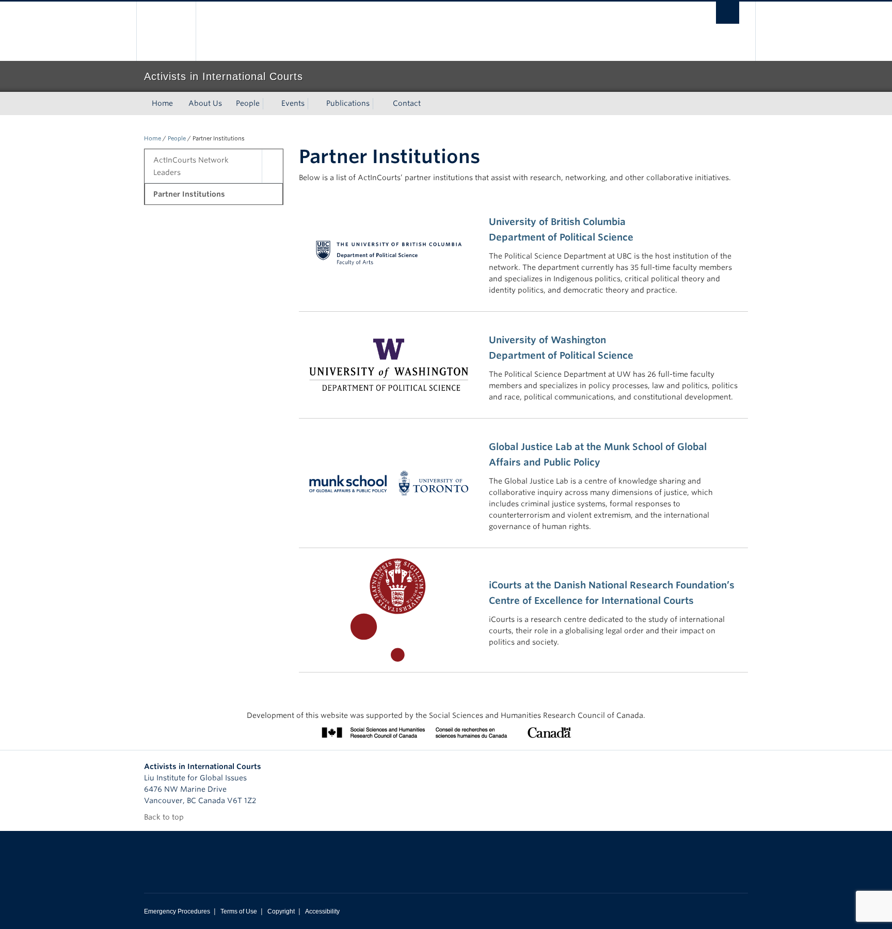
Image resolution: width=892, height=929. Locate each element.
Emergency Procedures (177, 911)
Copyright (281, 911)
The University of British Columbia (166, 31)
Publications (348, 103)
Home (162, 103)
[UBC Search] (727, 13)
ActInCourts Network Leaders (191, 166)
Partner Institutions (189, 194)
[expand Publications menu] (379, 103)
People (248, 103)
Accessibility (322, 911)
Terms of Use (238, 911)
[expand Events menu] (314, 103)
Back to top (165, 817)
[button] (272, 166)
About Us (205, 103)
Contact (407, 103)
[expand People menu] (269, 103)
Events (293, 103)
